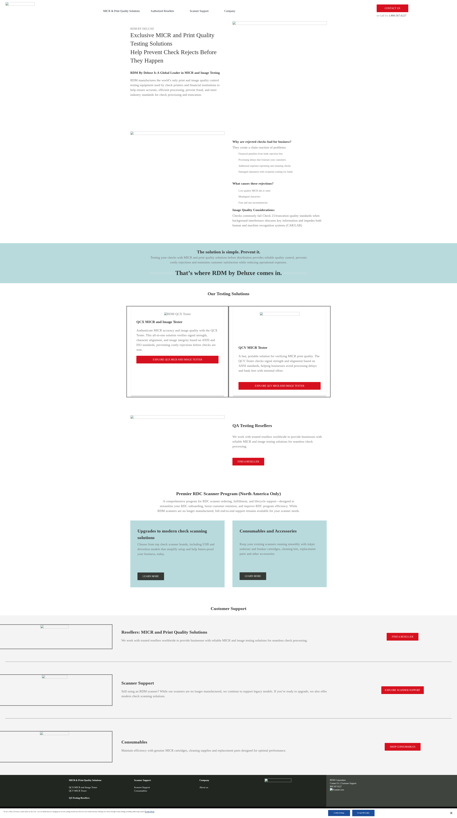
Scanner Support (142, 787)
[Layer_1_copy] (19, 4)
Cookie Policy (149, 811)
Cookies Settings (339, 813)
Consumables (140, 790)
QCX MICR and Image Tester (83, 787)
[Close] (451, 813)
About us (203, 787)
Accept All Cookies (363, 813)
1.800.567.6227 (397, 15)
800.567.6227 (336, 786)
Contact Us (334, 783)
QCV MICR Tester (78, 790)
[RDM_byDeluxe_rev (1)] (278, 780)
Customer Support (348, 783)
